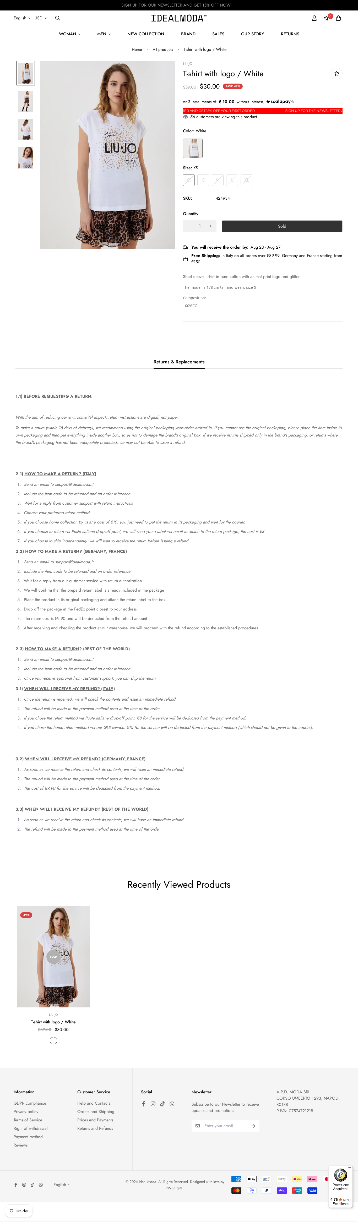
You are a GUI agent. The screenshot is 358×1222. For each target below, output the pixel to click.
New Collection (145, 34)
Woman (67, 34)
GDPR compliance (30, 1103)
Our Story (252, 34)
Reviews (21, 1145)
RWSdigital (174, 1188)
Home (137, 49)
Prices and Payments (95, 1120)
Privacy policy (26, 1112)
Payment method (28, 1137)
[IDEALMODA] (179, 18)
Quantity (190, 214)
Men (101, 34)
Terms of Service (28, 1120)
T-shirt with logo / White (53, 1022)
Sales (218, 34)
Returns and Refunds (95, 1128)
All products (163, 49)
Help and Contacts (93, 1103)
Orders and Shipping (95, 1112)
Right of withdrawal (31, 1128)
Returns (290, 34)
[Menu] (349, 1169)
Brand (188, 34)
